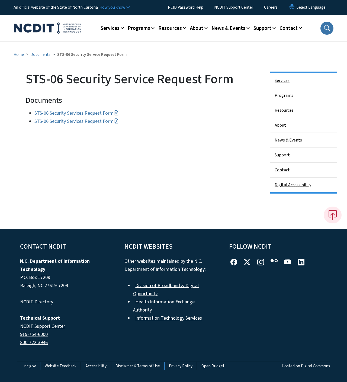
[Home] (47, 22)
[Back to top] (333, 215)
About (280, 125)
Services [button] (110, 28)
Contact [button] (288, 28)
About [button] (196, 28)
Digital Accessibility (293, 185)
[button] (326, 28)
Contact (282, 170)
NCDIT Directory (36, 301)
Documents (40, 54)
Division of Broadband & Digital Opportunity (166, 289)
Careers (271, 7)
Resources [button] (170, 28)
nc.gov (30, 366)
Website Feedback (60, 366)
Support (282, 155)
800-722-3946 (34, 342)
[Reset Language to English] (292, 7)
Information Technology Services (168, 318)
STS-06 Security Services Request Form (74, 113)
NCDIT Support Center (233, 7)
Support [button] (262, 28)
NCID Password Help (185, 7)
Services (282, 81)
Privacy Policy (180, 366)
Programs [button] (139, 28)
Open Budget (212, 366)
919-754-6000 (34, 334)
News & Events (288, 140)
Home (19, 54)
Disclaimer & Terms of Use (137, 366)
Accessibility (96, 366)
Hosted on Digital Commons (306, 366)
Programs (284, 95)
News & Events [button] (228, 28)
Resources (284, 110)
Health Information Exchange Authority (164, 305)
